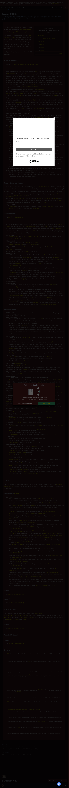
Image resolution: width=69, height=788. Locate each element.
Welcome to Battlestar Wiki (34, 385)
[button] (25, 403)
